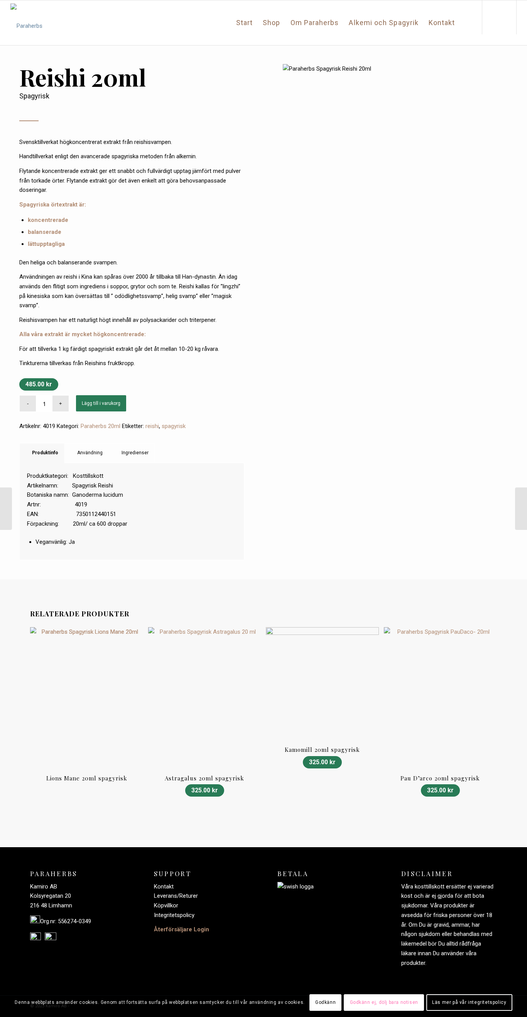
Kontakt (164, 886)
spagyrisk (174, 426)
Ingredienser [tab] (135, 452)
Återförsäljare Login (181, 929)
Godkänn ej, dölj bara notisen (384, 1002)
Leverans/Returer (176, 895)
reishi (152, 426)
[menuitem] (244, 22)
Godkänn (325, 1002)
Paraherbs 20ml (100, 426)
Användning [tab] (90, 452)
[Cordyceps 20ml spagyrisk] (6, 508)
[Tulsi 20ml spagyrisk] (521, 508)
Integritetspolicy (174, 915)
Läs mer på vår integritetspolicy (469, 1002)
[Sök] (468, 22)
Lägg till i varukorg (101, 403)
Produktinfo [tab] (45, 452)
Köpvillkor (166, 905)
